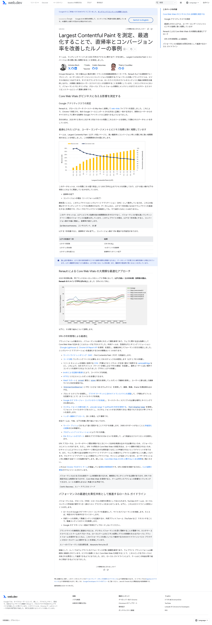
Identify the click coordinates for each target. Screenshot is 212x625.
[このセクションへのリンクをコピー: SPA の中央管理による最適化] (89, 336)
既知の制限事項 (106, 467)
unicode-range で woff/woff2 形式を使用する (108, 407)
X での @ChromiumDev (173, 600)
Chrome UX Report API (88, 347)
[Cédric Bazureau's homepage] (96, 69)
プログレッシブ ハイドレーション (76, 432)
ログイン (206, 3)
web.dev (61, 29)
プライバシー (15, 620)
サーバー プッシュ (70, 426)
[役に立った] (148, 29)
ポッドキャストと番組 (126, 610)
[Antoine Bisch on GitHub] (72, 69)
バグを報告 (76, 600)
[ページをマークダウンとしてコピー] (131, 49)
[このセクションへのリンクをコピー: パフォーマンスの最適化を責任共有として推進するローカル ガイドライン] (148, 494)
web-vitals (115, 109)
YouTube (168, 603)
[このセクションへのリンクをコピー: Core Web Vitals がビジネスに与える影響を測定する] (122, 96)
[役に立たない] (151, 29)
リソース (34, 3)
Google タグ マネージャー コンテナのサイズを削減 (83, 400)
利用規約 (6, 620)
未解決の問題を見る (79, 603)
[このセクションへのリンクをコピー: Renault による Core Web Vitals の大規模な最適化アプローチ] (133, 271)
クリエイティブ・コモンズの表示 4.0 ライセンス (101, 579)
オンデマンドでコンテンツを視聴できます (112, 12)
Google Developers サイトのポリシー (95, 581)
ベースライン (57, 3)
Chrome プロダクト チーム (77, 467)
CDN (96, 363)
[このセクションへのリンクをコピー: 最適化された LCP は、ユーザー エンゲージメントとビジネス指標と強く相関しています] (148, 129)
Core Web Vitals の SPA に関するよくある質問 (123, 459)
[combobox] (166, 3)
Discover (45, 3)
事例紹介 (100, 3)
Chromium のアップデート (128, 603)
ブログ (89, 3)
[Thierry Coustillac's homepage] (123, 69)
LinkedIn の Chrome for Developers (177, 607)
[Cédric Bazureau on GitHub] (93, 69)
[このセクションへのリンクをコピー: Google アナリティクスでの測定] (93, 103)
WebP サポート (69, 380)
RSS (166, 610)
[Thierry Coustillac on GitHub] (120, 69)
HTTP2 (66, 376)
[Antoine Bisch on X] (69, 69)
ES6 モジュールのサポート (73, 436)
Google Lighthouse (68, 347)
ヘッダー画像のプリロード (73, 416)
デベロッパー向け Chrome (128, 600)
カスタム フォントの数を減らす (75, 407)
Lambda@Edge (144, 363)
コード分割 (67, 359)
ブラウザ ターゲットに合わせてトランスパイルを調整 (109, 394)
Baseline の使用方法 (75, 3)
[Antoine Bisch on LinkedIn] (75, 69)
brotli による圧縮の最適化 (73, 372)
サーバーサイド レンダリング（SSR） (78, 355)
